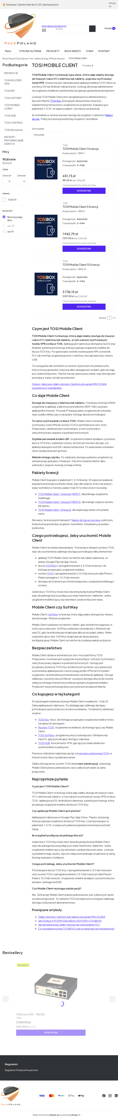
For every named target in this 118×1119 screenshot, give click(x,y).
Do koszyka (84, 190)
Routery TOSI (46, 727)
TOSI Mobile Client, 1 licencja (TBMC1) (59, 494)
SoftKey (53, 614)
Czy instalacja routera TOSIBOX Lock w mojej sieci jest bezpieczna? (76, 928)
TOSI (10, 199)
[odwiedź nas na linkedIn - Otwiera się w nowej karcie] (116, 1096)
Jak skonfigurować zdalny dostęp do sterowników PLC (69, 924)
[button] (92, 28)
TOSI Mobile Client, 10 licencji (54, 509)
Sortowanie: (38, 128)
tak (9, 226)
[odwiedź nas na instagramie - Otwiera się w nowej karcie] (110, 1096)
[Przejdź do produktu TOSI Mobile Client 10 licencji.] (46, 284)
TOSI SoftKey (46, 735)
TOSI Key (55, 100)
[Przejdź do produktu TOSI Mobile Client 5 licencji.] (46, 226)
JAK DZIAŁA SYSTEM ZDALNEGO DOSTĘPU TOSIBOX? (70, 920)
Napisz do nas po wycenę (85, 520)
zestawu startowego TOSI (94, 753)
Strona (102, 317)
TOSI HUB (44, 743)
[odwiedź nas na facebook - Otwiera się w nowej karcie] (104, 1096)
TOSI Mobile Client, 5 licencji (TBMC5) (59, 502)
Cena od (6, 175)
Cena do (21, 175)
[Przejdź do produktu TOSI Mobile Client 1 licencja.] (46, 168)
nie (8, 231)
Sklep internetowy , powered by (55, 1115)
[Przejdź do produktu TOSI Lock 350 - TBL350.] (54, 987)
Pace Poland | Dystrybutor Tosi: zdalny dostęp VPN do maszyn (33, 58)
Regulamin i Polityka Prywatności (21, 1070)
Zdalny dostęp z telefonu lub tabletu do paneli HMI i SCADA (71, 916)
